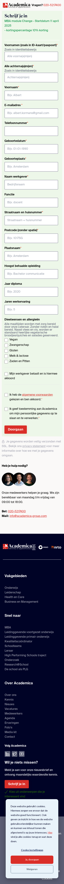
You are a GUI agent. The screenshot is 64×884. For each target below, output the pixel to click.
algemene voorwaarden (37, 395)
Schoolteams (13, 646)
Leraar (9, 650)
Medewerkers (13, 713)
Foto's (8, 727)
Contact (10, 737)
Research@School (16, 664)
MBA (8, 627)
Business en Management (21, 602)
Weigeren (32, 869)
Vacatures (11, 709)
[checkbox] (31, 350)
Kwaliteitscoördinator (18, 641)
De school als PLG (16, 669)
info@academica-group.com (28, 516)
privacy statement (34, 446)
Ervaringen (12, 723)
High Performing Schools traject (25, 655)
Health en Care (14, 597)
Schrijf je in (16, 784)
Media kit (11, 732)
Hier (50, 832)
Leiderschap (13, 592)
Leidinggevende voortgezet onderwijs (29, 632)
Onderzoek (12, 660)
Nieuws (9, 704)
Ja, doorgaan (32, 859)
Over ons (10, 695)
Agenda (10, 718)
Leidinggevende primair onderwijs (27, 637)
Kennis (9, 699)
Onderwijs (11, 588)
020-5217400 (52, 5)
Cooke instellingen (32, 849)
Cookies (47, 878)
